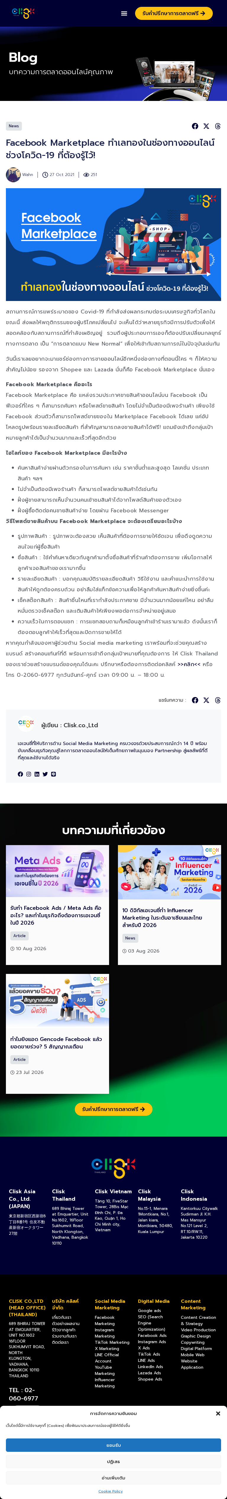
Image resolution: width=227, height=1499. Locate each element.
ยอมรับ (113, 1445)
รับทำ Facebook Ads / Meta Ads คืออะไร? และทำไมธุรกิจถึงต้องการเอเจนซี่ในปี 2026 (55, 915)
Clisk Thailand (63, 1195)
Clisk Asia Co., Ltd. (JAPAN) (22, 1198)
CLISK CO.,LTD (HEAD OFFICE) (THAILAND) (27, 1308)
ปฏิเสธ (113, 1461)
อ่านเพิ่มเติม (113, 1478)
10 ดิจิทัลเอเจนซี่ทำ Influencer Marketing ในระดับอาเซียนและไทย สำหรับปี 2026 (162, 917)
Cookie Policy (110, 1491)
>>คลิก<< (189, 664)
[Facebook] (20, 774)
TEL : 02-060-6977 (23, 1394)
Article (19, 936)
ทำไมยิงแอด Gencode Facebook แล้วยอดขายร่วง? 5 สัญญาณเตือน (56, 1043)
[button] (218, 1413)
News (14, 126)
